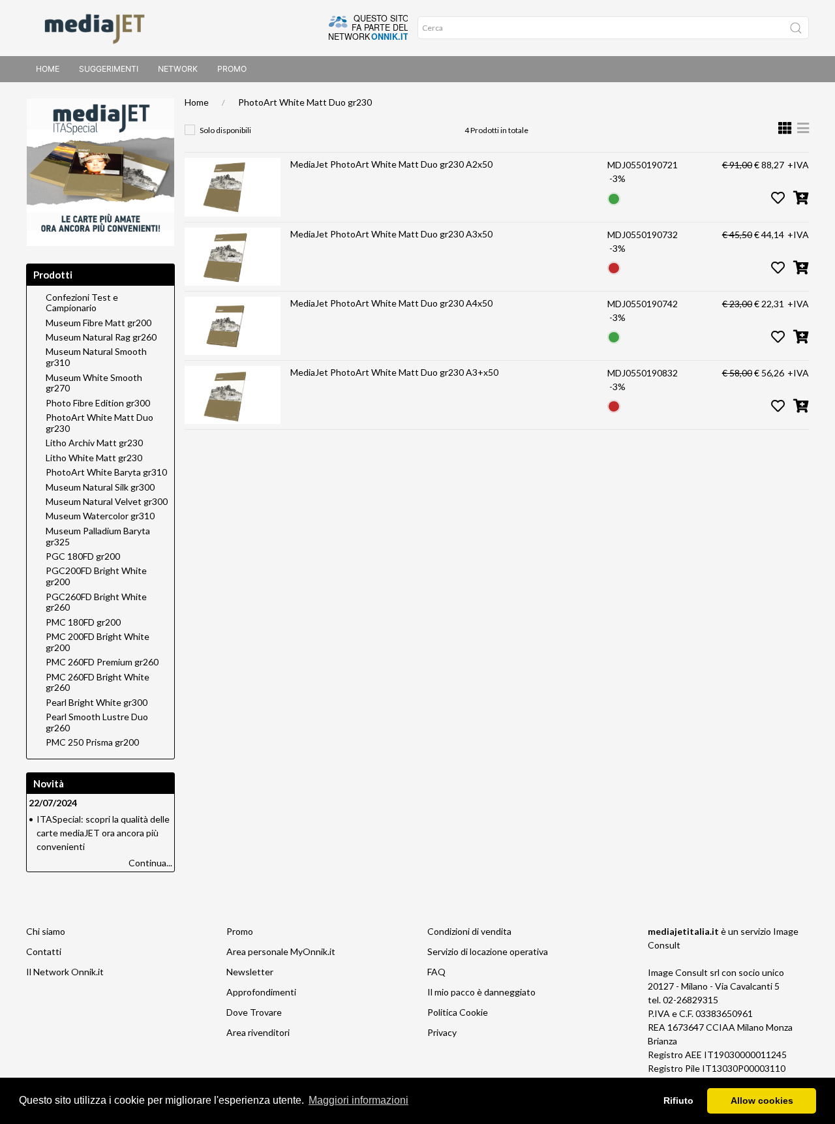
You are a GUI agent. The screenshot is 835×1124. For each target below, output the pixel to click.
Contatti (43, 951)
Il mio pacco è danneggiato (481, 991)
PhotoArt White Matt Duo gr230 (305, 102)
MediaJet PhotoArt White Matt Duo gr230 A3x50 (391, 233)
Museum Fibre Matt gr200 (98, 323)
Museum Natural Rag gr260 (101, 337)
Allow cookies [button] (762, 1100)
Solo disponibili (225, 130)
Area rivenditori (258, 1032)
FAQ (436, 971)
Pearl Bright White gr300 (96, 702)
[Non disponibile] (613, 267)
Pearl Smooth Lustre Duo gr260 (97, 722)
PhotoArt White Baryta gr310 (106, 472)
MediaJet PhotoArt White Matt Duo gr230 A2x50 (391, 164)
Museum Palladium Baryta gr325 (98, 536)
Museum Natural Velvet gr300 (107, 501)
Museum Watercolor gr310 (100, 516)
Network (178, 69)
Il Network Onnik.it (65, 971)
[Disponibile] (613, 197)
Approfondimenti (261, 991)
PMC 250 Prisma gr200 (92, 742)
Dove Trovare (254, 1012)
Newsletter (249, 971)
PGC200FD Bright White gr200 (96, 576)
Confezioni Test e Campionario (82, 303)
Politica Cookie (457, 1012)
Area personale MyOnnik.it (280, 951)
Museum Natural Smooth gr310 (96, 357)
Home (47, 69)
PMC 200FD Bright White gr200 (97, 642)
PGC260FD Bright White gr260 (96, 602)
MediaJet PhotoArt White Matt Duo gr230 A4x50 (391, 303)
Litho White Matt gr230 (94, 458)
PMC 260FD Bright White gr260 (97, 682)
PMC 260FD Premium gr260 (102, 662)
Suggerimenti (108, 69)
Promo (232, 69)
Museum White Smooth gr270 (94, 383)
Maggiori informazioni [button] (358, 1100)
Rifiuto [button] (678, 1100)
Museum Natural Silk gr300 (100, 487)
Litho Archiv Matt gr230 (94, 443)
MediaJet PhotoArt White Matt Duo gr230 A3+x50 (394, 372)
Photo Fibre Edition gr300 (98, 403)
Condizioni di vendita (469, 931)
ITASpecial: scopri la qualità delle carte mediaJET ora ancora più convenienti (103, 832)
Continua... (150, 862)
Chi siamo (45, 931)
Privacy (442, 1032)
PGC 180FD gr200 (83, 556)
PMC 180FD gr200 (83, 622)
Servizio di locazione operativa (487, 951)
